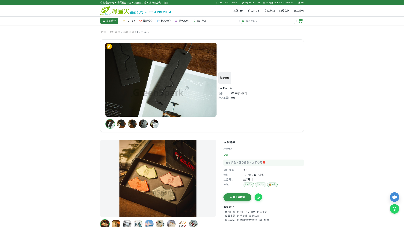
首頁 (166, 2)
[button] (110, 123)
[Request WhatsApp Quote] (258, 197)
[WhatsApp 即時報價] (394, 209)
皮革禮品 (261, 184)
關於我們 (115, 32)
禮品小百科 (254, 10)
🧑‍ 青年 (272, 184)
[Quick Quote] (394, 197)
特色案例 (128, 32)
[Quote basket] (300, 21)
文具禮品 (248, 184)
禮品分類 (111, 20)
